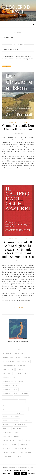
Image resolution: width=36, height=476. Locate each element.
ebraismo (21, 365)
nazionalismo (20, 424)
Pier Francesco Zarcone (12, 432)
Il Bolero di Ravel (18, 9)
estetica (20, 369)
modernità (7, 424)
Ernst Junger (8, 369)
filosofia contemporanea (13, 381)
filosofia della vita (11, 385)
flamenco (25, 393)
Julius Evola (8, 409)
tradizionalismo (25, 452)
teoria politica (9, 452)
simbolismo (24, 444)
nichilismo (17, 428)
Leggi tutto (18, 175)
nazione (6, 428)
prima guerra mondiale (12, 436)
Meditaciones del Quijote (13, 413)
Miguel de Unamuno (10, 421)
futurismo (7, 397)
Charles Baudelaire (23, 357)
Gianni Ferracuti (21, 397)
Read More (31, 473)
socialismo (7, 448)
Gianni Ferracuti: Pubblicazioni (18, 341)
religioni (28, 440)
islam (22, 401)
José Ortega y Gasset (11, 405)
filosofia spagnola (10, 393)
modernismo (26, 421)
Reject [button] (24, 473)
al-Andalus (7, 353)
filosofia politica (10, 389)
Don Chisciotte (23, 361)
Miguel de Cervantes (11, 417)
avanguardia (8, 357)
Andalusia (19, 353)
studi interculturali (23, 448)
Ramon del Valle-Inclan (12, 440)
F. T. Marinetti (20, 373)
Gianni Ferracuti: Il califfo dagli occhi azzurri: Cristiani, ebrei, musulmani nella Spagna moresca (18, 249)
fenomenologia (9, 377)
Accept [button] (17, 473)
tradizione (7, 456)
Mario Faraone (21, 409)
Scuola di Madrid (9, 444)
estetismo (7, 373)
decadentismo (8, 361)
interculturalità (10, 401)
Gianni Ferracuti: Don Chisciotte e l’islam (18, 127)
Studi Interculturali (18, 122)
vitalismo (19, 456)
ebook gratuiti (9, 365)
